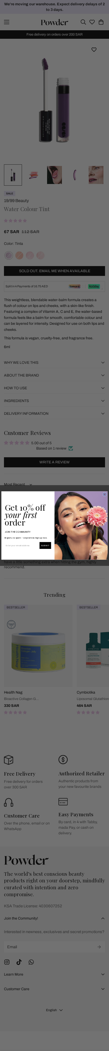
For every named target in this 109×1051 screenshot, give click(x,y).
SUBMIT (45, 545)
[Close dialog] (104, 494)
